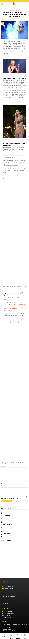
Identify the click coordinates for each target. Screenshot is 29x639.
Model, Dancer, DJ (7, 598)
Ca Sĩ (11, 10)
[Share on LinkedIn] (22, 322)
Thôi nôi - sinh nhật (7, 617)
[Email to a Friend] (14, 322)
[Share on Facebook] (9, 322)
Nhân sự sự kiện (15, 10)
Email (2, 483)
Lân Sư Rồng (6, 603)
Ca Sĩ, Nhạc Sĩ (6, 601)
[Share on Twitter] (12, 322)
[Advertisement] (14, 558)
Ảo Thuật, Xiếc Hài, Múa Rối (9, 596)
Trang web (3, 489)
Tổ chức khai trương (7, 611)
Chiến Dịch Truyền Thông (8, 588)
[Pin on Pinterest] (17, 322)
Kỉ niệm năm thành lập (7, 615)
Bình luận (3, 466)
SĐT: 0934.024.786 (7, 627)
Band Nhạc (5, 600)
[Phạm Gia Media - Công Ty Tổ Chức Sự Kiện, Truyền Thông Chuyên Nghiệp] (14, 4)
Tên (2, 477)
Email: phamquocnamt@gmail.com (10, 630)
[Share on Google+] (19, 322)
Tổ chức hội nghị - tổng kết (8, 613)
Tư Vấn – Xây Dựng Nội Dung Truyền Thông (12, 584)
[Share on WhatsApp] (7, 322)
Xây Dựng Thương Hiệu (8, 586)
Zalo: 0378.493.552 (7, 629)
